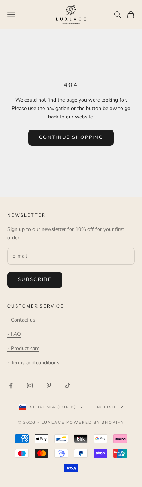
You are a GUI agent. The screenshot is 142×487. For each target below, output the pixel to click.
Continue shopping (71, 137)
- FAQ (14, 334)
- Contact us (21, 319)
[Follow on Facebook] (11, 385)
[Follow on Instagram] (29, 385)
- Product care (23, 348)
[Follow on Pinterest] (48, 385)
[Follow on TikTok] (67, 385)
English (105, 407)
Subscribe (35, 279)
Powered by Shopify (95, 422)
